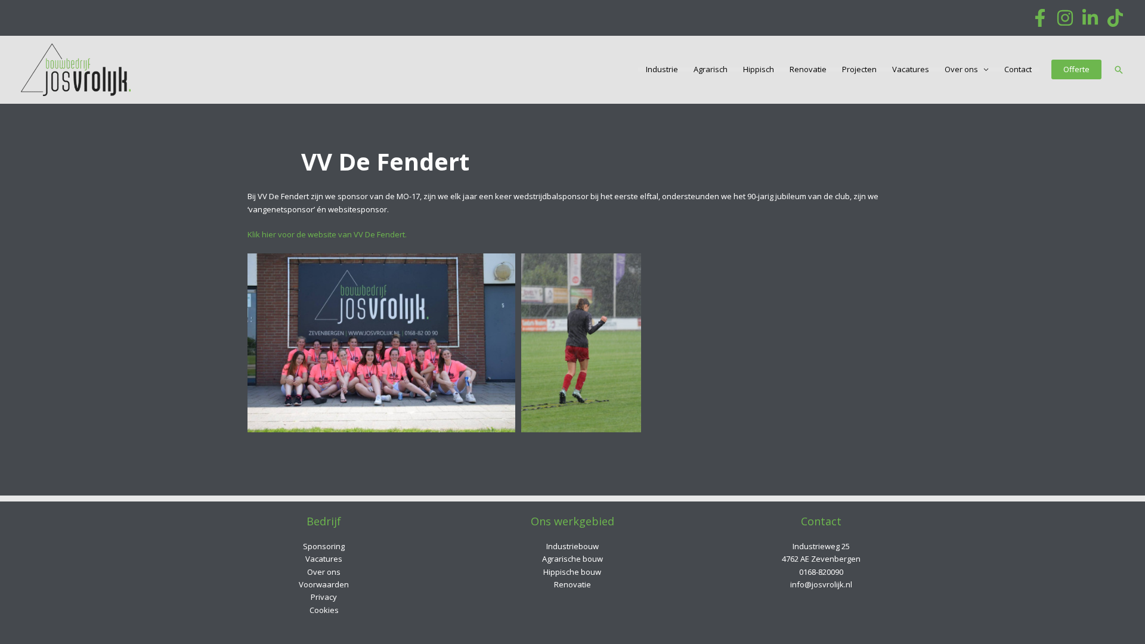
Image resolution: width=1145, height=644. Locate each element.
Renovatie (808, 69)
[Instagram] (1065, 18)
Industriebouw (572, 546)
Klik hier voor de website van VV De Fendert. (327, 234)
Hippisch (758, 69)
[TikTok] (1115, 18)
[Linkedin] (1090, 18)
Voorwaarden (324, 584)
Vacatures (910, 69)
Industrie (662, 69)
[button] (1076, 69)
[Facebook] (1040, 18)
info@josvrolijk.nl (821, 584)
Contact (1018, 69)
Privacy (324, 597)
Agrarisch (711, 69)
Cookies (324, 610)
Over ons (961, 69)
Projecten (859, 69)
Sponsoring (324, 546)
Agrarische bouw (572, 558)
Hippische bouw (572, 571)
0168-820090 (821, 571)
